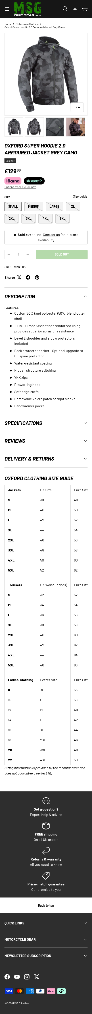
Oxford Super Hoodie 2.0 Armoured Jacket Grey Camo (34, 27)
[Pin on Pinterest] (37, 277)
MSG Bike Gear (21, 1003)
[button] (85, 9)
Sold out (62, 254)
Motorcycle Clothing (27, 24)
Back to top (46, 905)
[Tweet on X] (19, 277)
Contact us (51, 234)
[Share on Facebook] (28, 277)
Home (7, 24)
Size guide (80, 196)
